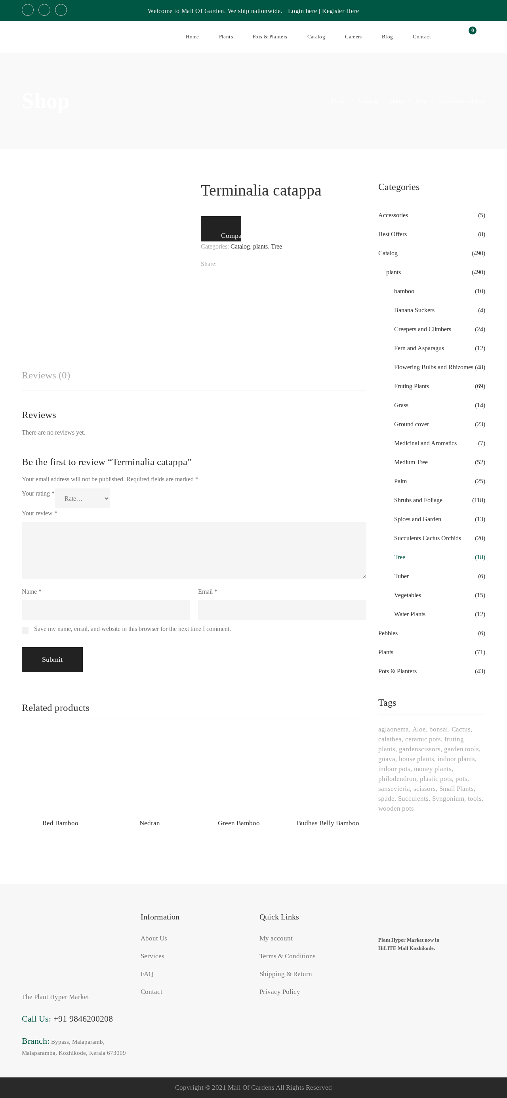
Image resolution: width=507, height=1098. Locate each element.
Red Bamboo (60, 823)
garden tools (461, 749)
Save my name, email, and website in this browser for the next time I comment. (132, 628)
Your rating (38, 493)
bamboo (404, 291)
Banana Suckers (414, 310)
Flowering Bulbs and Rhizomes (433, 367)
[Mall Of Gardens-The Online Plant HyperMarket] (51, 37)
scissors (425, 788)
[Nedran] (149, 772)
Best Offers (392, 234)
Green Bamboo (239, 823)
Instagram (44, 10)
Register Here (340, 11)
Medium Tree (411, 462)
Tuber (401, 576)
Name (32, 591)
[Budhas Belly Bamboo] (327, 772)
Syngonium (448, 798)
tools (475, 798)
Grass (401, 405)
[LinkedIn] (259, 264)
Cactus (461, 729)
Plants (385, 652)
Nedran (149, 823)
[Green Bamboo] (238, 772)
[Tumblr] (273, 264)
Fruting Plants (411, 386)
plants (260, 246)
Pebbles (388, 633)
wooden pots (396, 808)
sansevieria (394, 788)
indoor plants (456, 759)
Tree (276, 246)
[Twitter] (235, 264)
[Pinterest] (287, 264)
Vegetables (407, 595)
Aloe (419, 729)
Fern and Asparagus (419, 348)
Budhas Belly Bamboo (328, 823)
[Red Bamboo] (60, 772)
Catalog (240, 246)
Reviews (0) (46, 375)
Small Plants (456, 788)
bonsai (438, 729)
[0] (468, 37)
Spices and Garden (417, 519)
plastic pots (436, 779)
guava (386, 759)
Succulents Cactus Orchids (427, 538)
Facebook (28, 10)
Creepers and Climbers (422, 329)
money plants (433, 769)
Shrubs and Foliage (418, 500)
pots (461, 779)
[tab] (46, 376)
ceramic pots (423, 739)
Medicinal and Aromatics (425, 443)
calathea (390, 739)
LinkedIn (61, 10)
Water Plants (409, 614)
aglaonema (393, 729)
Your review (39, 513)
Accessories (393, 215)
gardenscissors (419, 749)
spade (386, 798)
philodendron (397, 779)
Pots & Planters (397, 671)
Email (207, 591)
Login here (302, 11)
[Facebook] (220, 264)
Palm (400, 481)
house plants (416, 759)
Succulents (413, 798)
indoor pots (394, 769)
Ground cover (411, 424)
